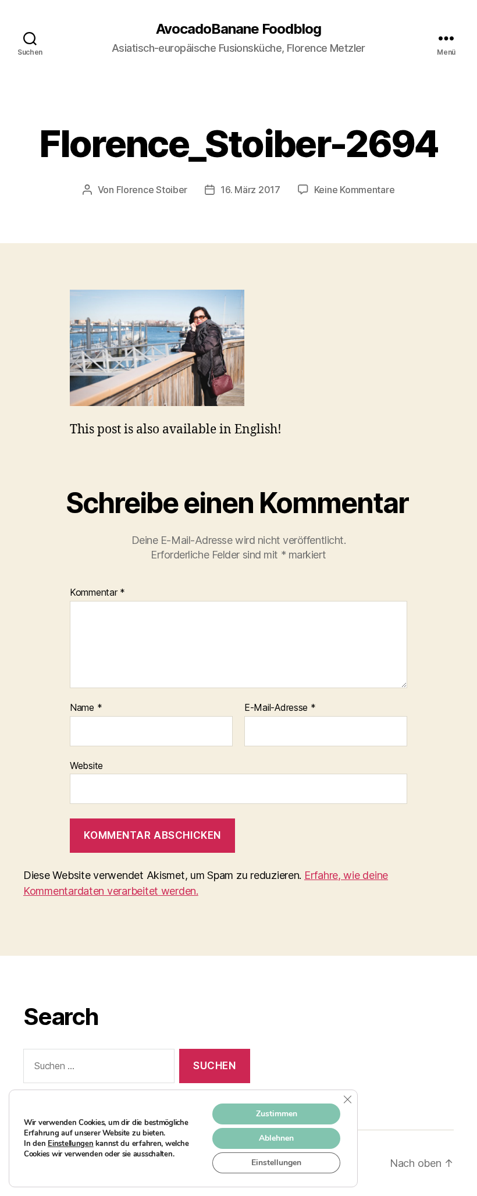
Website (86, 765)
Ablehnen (276, 1138)
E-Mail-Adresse (280, 708)
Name (86, 708)
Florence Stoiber (152, 189)
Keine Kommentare (354, 189)
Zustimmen (276, 1113)
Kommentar (97, 593)
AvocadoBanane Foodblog (238, 29)
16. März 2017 (250, 189)
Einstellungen (71, 1143)
